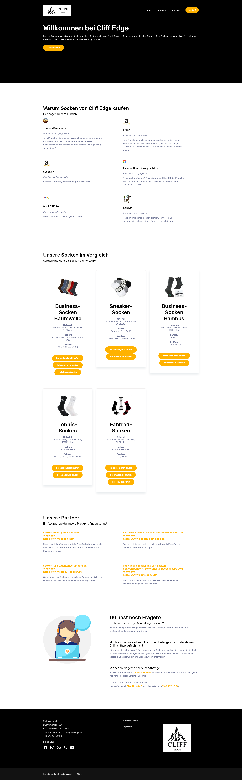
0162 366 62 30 (134, 686)
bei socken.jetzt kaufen (67, 358)
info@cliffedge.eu (142, 672)
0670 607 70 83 (170, 686)
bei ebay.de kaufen (68, 372)
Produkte (161, 10)
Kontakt (192, 10)
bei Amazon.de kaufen (67, 365)
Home (149, 10)
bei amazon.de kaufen (121, 356)
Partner (176, 10)
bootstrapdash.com (68, 774)
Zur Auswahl (53, 47)
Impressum (128, 726)
